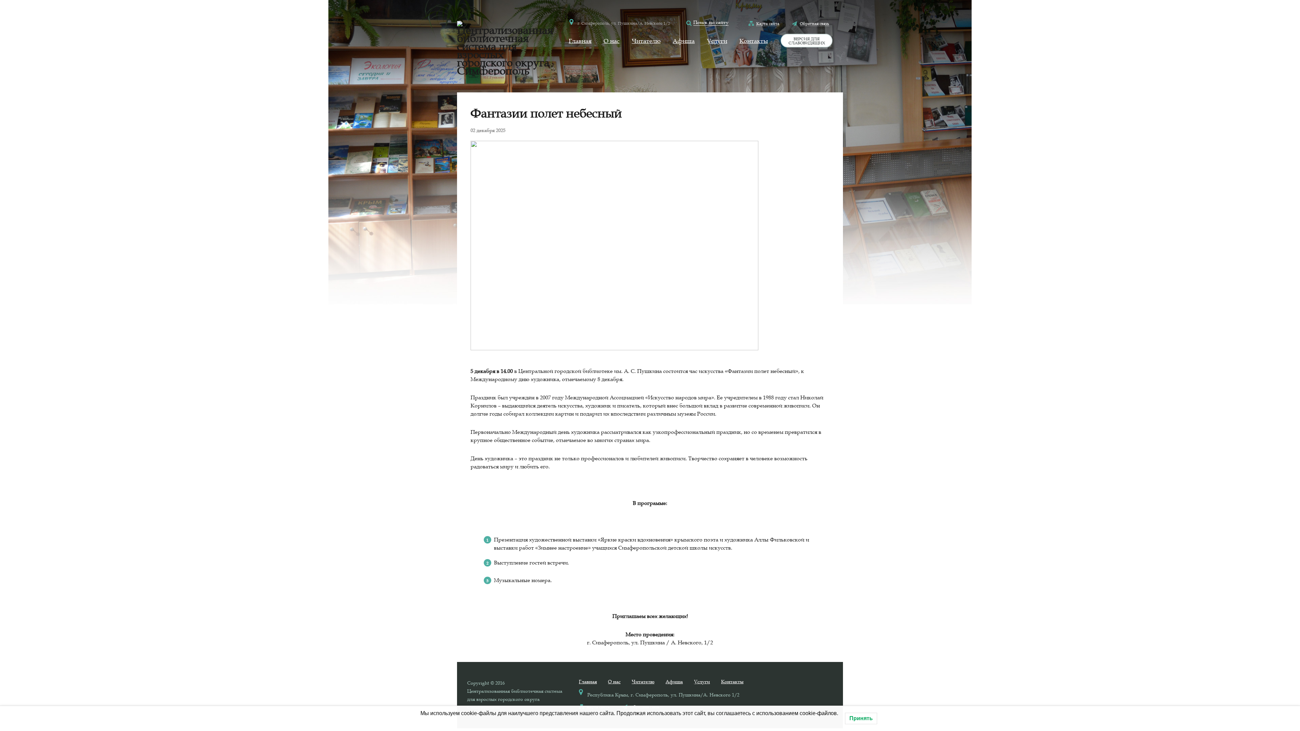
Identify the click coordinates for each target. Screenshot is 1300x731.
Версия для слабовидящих (806, 40)
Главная (580, 41)
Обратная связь (814, 23)
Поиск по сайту (711, 22)
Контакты (753, 41)
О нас (612, 41)
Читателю (646, 41)
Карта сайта (767, 23)
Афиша (684, 41)
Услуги (717, 41)
